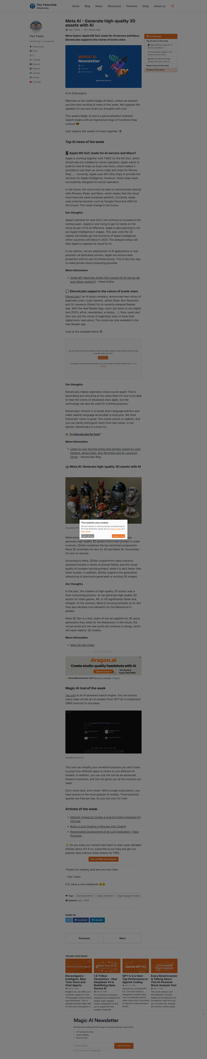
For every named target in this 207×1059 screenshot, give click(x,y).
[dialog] (103, 529)
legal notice (85, 531)
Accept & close (118, 536)
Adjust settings (88, 536)
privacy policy (115, 529)
